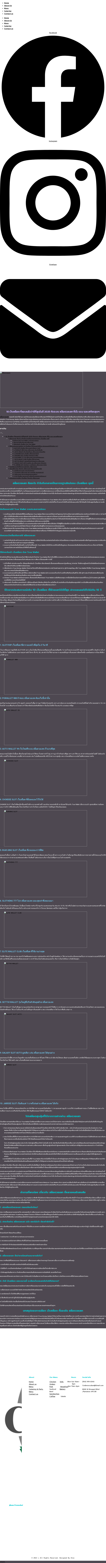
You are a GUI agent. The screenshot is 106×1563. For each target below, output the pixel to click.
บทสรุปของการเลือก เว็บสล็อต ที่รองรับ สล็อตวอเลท (24, 478)
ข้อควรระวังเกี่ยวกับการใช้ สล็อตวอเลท (23, 442)
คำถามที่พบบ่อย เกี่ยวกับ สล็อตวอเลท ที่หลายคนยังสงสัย (26, 469)
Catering (7, 11)
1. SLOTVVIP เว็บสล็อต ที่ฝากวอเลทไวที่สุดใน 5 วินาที (26, 448)
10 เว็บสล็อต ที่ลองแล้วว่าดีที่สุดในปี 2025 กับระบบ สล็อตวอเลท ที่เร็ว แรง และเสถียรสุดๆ (34, 436)
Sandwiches (54, 1394)
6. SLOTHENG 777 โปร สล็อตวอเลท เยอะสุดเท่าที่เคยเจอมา (29, 457)
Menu (31, 1386)
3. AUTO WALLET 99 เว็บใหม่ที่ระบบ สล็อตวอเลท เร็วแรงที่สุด (29, 452)
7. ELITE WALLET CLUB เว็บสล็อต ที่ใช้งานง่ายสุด (26, 459)
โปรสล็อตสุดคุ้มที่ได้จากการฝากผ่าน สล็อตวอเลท (23, 467)
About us (32, 1384)
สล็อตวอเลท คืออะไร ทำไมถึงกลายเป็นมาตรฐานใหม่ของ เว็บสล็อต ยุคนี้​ (29, 439)
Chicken (52, 1382)
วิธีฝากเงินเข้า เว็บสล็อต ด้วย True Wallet (24, 444)
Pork (51, 1386)
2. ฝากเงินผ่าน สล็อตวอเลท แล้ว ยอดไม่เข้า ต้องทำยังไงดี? (29, 472)
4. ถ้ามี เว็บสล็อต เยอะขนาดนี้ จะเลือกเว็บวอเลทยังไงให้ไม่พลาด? (30, 476)
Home (6, 3)
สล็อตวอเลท (4, 417)
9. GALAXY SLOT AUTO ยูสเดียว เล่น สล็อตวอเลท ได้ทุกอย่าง (30, 463)
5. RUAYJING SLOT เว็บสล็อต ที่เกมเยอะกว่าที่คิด (26, 455)
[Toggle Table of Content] (1, 433)
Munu (6, 8)
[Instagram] (16, 1531)
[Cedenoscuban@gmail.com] (16, 1546)
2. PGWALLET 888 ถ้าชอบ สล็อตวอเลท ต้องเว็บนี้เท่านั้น (28, 450)
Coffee (52, 1396)
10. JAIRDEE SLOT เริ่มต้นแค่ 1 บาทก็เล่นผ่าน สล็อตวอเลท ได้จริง (30, 465)
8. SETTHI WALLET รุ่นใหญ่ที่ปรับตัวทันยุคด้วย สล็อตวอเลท (29, 461)
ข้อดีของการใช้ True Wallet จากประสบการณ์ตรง (26, 440)
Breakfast (64, 1386)
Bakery (62, 1389)
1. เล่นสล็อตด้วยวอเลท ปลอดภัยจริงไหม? (23, 471)
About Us (8, 5)
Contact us (8, 13)
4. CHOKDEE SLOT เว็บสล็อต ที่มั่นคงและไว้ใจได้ (26, 454)
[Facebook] (16, 1516)
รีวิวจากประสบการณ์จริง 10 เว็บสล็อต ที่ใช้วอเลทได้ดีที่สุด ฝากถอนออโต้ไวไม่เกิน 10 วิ (34, 446)
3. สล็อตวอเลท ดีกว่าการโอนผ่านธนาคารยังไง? (25, 474)
